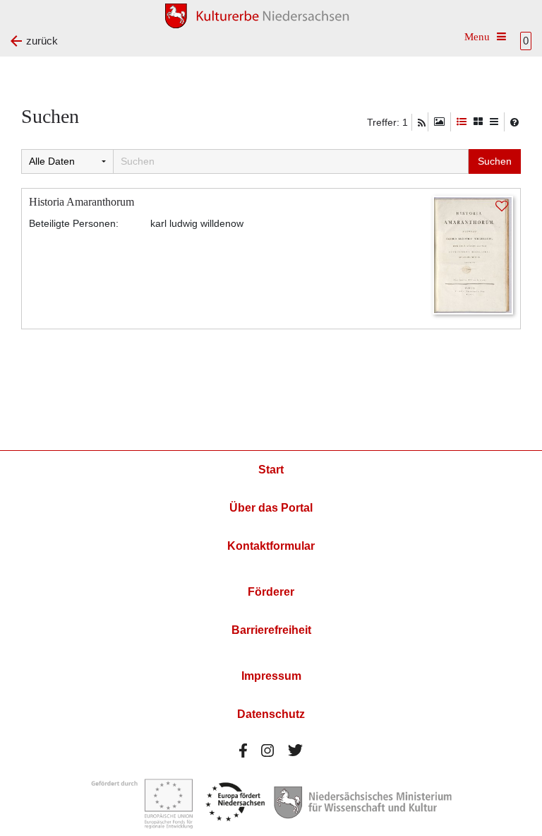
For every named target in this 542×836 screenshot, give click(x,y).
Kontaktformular (271, 546)
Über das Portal (271, 508)
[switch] (439, 121)
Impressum (271, 676)
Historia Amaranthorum (81, 202)
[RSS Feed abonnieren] (422, 123)
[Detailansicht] (461, 121)
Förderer (271, 592)
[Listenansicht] (494, 121)
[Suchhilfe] (514, 122)
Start (271, 470)
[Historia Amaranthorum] (473, 254)
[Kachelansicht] (478, 121)
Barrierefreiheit (271, 630)
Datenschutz (271, 714)
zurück (42, 41)
